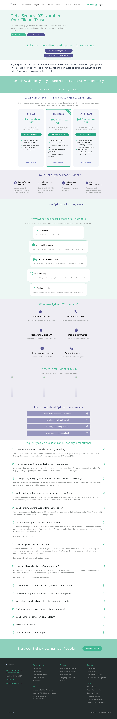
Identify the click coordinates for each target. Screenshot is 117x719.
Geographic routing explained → (58, 51)
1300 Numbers (37, 668)
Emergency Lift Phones (67, 678)
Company (77, 5)
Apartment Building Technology (43, 690)
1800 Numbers (37, 672)
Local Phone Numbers (40, 675)
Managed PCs (91, 672)
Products (50, 5)
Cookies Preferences (104, 712)
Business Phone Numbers (68, 668)
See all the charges (31, 162)
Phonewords (37, 681)
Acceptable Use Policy (94, 696)
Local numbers (29, 536)
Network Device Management (96, 678)
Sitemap (93, 712)
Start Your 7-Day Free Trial (31, 134)
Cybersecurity (91, 668)
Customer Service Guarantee (96, 702)
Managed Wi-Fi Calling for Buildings (44, 693)
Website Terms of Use (94, 690)
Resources (68, 5)
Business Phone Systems (68, 672)
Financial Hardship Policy (95, 699)
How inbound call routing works (36, 558)
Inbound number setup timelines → (37, 577)
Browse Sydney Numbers (36, 35)
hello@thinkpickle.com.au (14, 683)
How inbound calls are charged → (58, 55)
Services (58, 5)
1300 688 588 (10, 680)
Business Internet (65, 675)
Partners (63, 681)
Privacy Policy (91, 687)
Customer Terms (92, 693)
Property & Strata (39, 5)
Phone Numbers (26, 5)
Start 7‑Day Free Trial (18, 35)
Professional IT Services (94, 675)
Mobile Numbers (38, 678)
